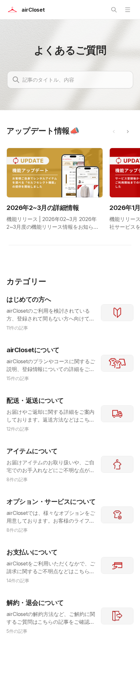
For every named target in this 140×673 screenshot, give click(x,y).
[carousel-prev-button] (114, 131)
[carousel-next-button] (127, 131)
